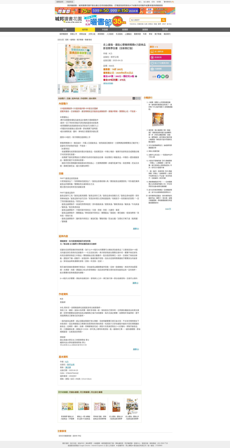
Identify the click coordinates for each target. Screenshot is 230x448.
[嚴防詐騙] (115, 7)
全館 (65, 30)
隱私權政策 (119, 443)
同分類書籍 (85, 392)
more (167, 209)
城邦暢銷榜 (64, 34)
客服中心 (137, 443)
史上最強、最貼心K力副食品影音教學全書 (132, 419)
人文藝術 (110, 34)
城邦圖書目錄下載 (107, 443)
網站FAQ (81, 443)
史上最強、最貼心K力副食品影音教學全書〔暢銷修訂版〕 (116, 419)
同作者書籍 (63, 392)
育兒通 (68, 367)
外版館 (105, 30)
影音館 (165, 30)
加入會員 (147, 2)
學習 (150, 34)
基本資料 (92, 98)
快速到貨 (69, 2)
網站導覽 (89, 443)
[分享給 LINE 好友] (163, 77)
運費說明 (59, 2)
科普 (145, 34)
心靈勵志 (128, 34)
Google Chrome (84, 445)
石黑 (145, 24)
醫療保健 (137, 34)
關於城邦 (65, 443)
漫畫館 (145, 30)
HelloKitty (133, 24)
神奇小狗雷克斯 (154, 151)
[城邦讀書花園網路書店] (68, 27)
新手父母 (115, 57)
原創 (155, 24)
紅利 (153, 2)
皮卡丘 (169, 24)
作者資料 (84, 98)
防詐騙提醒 (128, 443)
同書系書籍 (74, 392)
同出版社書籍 (96, 392)
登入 (140, 2)
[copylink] (167, 77)
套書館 (125, 30)
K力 (110, 54)
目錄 (68, 98)
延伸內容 (75, 98)
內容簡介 (61, 98)
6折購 (159, 2)
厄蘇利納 (140, 24)
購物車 (170, 2)
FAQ (79, 436)
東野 (159, 24)
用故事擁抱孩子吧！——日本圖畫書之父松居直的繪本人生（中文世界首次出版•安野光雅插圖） (160, 184)
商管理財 (101, 34)
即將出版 (82, 34)
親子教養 (158, 34)
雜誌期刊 (167, 34)
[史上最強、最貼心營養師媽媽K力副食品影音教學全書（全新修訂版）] (65, 92)
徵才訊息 (73, 443)
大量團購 (97, 443)
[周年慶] (115, 14)
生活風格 (119, 34)
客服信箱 (145, 443)
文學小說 (92, 34)
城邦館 (85, 30)
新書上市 (73, 34)
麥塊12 (150, 24)
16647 (164, 24)
